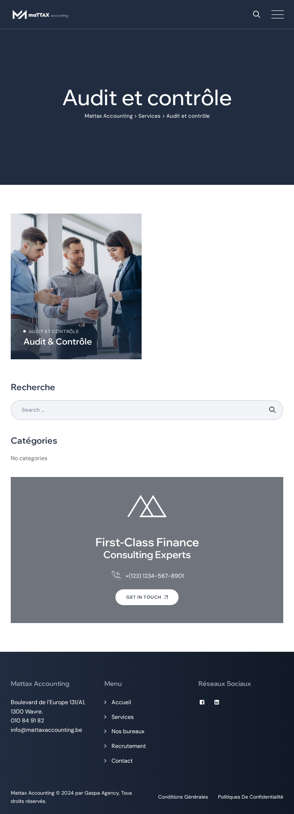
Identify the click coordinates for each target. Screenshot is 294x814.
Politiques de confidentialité (250, 797)
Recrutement (129, 746)
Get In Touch (143, 597)
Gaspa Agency (102, 793)
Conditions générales (183, 797)
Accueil (121, 702)
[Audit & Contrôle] (76, 286)
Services (123, 717)
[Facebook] (202, 702)
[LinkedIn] (216, 702)
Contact (122, 760)
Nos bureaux (128, 731)
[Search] (257, 14)
